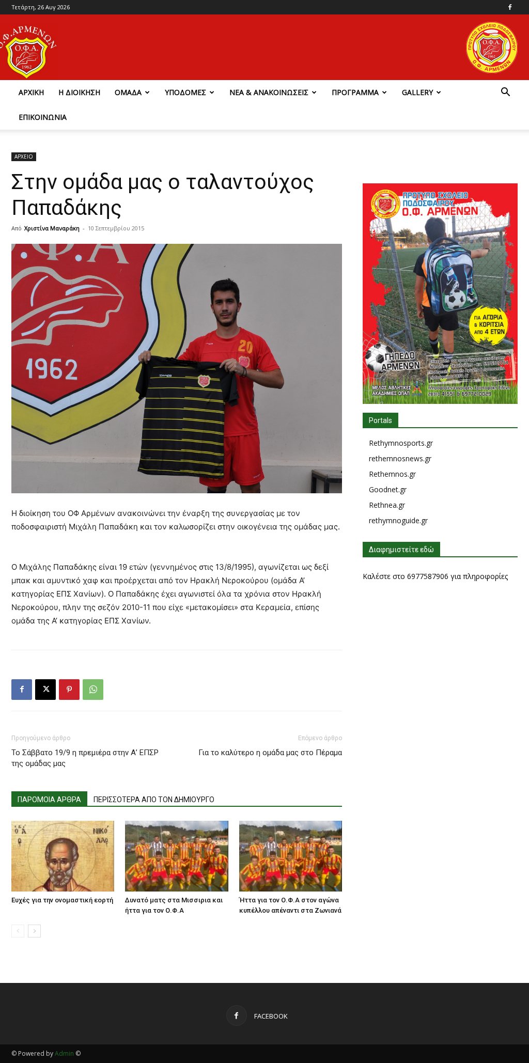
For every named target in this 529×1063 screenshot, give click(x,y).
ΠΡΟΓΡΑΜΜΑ (355, 92)
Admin (64, 1053)
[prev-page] (17, 931)
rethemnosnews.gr (400, 458)
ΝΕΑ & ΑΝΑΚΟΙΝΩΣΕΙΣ (268, 92)
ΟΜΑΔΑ (128, 92)
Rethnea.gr (387, 505)
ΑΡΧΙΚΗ (31, 92)
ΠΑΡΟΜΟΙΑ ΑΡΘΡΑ (49, 799)
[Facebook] (510, 7)
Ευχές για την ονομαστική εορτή (62, 900)
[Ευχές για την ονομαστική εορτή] (62, 856)
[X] (45, 689)
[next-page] (34, 931)
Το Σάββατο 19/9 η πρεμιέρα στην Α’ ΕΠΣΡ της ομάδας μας (85, 758)
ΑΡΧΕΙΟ (23, 156)
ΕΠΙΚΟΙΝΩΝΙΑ (43, 117)
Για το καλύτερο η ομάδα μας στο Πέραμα (270, 752)
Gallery (417, 92)
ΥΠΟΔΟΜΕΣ (185, 92)
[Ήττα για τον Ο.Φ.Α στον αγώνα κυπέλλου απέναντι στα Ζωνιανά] (290, 856)
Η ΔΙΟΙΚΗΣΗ (79, 92)
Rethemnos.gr (392, 474)
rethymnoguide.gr (398, 520)
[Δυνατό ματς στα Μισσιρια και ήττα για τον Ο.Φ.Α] (176, 856)
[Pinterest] (69, 689)
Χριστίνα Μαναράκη (52, 228)
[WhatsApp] (93, 689)
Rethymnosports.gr (401, 443)
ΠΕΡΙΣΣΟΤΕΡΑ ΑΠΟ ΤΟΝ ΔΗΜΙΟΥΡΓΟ (154, 799)
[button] (505, 93)
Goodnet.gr (388, 489)
